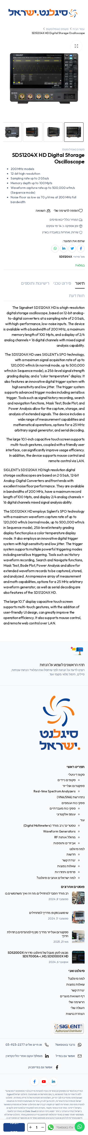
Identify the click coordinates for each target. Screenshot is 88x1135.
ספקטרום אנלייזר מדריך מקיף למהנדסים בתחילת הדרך (37, 934)
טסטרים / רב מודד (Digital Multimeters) (49, 825)
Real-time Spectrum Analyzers (55, 791)
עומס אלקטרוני (66, 814)
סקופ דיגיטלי (76, 775)
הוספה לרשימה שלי (66, 211)
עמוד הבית (79, 29)
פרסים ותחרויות (65, 872)
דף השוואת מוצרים (72, 996)
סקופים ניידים (67, 780)
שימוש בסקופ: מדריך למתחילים (48, 913)
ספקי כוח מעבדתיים (63, 808)
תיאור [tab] (80, 283)
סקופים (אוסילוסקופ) (57, 29)
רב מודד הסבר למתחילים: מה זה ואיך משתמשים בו (36, 893)
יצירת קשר (69, 860)
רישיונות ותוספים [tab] (35, 283)
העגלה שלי (78, 1008)
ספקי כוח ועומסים (73, 803)
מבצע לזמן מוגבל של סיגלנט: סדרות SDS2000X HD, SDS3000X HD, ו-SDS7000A (38, 954)
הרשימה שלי (77, 1002)
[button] (76, 46)
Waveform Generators (59, 831)
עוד (82, 820)
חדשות (71, 854)
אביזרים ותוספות (64, 843)
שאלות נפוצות (66, 866)
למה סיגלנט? (76, 979)
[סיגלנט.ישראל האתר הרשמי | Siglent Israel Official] (44, 12)
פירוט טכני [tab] (62, 283)
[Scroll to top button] (80, 1114)
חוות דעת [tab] (77, 295)
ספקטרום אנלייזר (74, 786)
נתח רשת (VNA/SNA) (71, 797)
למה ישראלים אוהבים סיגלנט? (56, 878)
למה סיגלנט (77, 849)
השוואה (41, 211)
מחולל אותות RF (65, 837)
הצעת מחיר (14, 1127)
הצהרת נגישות (75, 1014)
